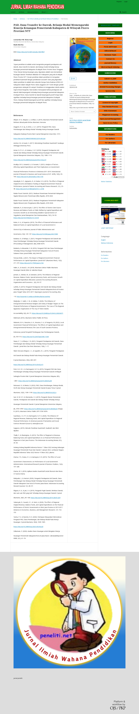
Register (119, 1)
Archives (21, 12)
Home (15, 19)
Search (124, 12)
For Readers (104, 255)
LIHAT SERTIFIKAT (107, 228)
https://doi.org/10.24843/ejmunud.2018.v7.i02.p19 (30, 160)
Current (12, 12)
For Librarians (105, 261)
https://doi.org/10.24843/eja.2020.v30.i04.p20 (28, 527)
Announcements (32, 12)
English (103, 240)
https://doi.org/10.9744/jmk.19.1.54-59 (26, 218)
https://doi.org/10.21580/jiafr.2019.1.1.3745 (30, 189)
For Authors (104, 258)
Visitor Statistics (106, 181)
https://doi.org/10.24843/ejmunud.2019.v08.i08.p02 (41, 409)
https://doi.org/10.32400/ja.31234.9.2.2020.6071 (47, 313)
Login (126, 1)
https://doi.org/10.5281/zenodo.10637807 (31, 52)
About (44, 12)
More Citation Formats (78, 111)
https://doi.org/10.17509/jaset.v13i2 (32, 263)
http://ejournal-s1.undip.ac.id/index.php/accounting (33, 296)
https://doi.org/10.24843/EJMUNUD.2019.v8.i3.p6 (29, 138)
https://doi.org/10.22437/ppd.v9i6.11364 (35, 337)
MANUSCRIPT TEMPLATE (110, 25)
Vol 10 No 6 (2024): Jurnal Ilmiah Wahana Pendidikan (43, 19)
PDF (73, 78)
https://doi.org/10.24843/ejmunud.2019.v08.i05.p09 (35, 381)
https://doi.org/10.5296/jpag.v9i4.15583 (45, 234)
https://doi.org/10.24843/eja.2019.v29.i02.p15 (28, 365)
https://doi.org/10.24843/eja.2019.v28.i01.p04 (45, 498)
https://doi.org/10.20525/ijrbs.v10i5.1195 (30, 177)
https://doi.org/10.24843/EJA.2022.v (44, 392)
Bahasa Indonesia (107, 243)
